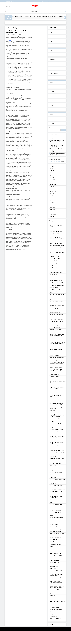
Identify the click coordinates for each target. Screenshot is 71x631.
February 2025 (52, 207)
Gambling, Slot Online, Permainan (56, 280)
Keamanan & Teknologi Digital (55, 329)
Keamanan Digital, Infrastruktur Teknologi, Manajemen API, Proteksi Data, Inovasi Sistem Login (57, 343)
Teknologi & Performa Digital (55, 560)
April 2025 (52, 202)
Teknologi (51, 546)
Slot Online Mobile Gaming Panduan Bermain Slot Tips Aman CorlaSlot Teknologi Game (56, 476)
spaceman (52, 119)
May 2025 (51, 200)
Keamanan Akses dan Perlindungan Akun (57, 331)
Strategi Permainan (53, 539)
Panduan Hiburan (53, 390)
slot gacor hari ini (53, 77)
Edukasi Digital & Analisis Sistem (56, 260)
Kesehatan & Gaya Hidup (54, 353)
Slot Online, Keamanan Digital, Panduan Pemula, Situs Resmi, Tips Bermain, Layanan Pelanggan (57, 496)
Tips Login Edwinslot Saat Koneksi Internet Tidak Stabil (32, 16)
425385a (8, 34)
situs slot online (53, 465)
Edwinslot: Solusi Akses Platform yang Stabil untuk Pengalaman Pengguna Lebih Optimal (57, 141)
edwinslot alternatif (53, 267)
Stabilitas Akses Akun (54, 524)
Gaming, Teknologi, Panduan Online (56, 314)
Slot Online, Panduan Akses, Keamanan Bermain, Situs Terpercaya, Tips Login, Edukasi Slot (57, 501)
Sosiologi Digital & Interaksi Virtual (56, 517)
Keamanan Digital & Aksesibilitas (56, 340)
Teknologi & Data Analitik (54, 548)
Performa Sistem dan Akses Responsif (57, 423)
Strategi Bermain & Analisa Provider (56, 531)
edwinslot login (52, 269)
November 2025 (53, 186)
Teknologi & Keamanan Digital (55, 553)
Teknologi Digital (53, 568)
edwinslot (51, 265)
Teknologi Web (52, 595)
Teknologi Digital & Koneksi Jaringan (56, 570)
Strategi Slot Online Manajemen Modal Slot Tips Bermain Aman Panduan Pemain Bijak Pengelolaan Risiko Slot (57, 543)
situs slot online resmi (54, 467)
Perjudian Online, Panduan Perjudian (56, 429)
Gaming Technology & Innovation (56, 312)
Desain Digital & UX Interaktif (55, 247)
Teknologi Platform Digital (55, 589)
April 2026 (52, 175)
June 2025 (52, 198)
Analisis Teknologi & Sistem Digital (56, 240)
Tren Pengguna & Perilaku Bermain (56, 609)
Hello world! (63, 161)
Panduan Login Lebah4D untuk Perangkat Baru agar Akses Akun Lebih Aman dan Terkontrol (43, 1)
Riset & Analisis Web (53, 456)
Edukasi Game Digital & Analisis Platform (57, 263)
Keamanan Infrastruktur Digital (55, 347)
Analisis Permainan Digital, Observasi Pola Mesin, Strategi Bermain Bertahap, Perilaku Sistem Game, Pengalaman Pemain (58, 230)
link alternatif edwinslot (54, 374)
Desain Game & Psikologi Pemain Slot (57, 250)
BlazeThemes (45, 628)
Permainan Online (53, 439)
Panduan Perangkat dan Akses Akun (56, 398)
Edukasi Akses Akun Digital (55, 258)
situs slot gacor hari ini (54, 73)
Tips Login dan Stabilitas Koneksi (56, 604)
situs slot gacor (53, 45)
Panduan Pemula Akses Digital (55, 393)
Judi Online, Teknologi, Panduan (56, 325)
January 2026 (52, 182)
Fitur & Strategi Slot (53, 274)
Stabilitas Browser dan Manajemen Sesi (57, 529)
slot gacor (52, 68)
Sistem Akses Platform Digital (55, 463)
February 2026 (52, 179)
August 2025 (52, 193)
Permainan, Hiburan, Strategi (55, 445)
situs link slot (52, 59)
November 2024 (53, 214)
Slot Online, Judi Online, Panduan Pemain (57, 489)
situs (51, 55)
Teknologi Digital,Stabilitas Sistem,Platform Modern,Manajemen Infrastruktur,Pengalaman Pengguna (56, 582)
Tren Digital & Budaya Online (55, 607)
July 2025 (51, 195)
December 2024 (53, 211)
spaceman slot (52, 522)
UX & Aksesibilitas (53, 616)
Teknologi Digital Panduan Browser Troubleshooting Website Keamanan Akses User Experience (56, 574)
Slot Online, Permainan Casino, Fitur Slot (57, 508)
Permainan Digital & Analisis (55, 431)
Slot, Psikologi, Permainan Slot (55, 510)
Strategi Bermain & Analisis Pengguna (57, 533)
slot (10, 40)
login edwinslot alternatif (54, 376)
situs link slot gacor (53, 36)
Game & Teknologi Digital (54, 287)
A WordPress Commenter (55, 161)
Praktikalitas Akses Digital (55, 448)
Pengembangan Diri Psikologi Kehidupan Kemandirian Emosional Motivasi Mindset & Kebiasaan (57, 420)
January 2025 (52, 209)
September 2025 (53, 191)
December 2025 (53, 184)
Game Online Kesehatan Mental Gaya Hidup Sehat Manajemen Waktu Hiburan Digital (57, 291)
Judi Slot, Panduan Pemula (55, 327)
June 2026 (52, 170)
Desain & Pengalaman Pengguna (56, 243)
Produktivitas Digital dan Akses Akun (57, 450)
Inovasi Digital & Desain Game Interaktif (57, 319)
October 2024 (52, 216)
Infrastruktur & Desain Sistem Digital (56, 316)
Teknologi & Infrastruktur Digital (56, 551)
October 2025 (52, 188)
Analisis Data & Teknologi (54, 223)
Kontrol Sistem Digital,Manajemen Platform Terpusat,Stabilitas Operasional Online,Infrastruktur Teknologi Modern (57, 370)
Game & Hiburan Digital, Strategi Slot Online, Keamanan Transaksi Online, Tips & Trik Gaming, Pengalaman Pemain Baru (58, 284)
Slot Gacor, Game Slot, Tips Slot (56, 472)
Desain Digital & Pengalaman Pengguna (57, 245)
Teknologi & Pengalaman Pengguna (56, 558)
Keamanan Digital (53, 337)
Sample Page (34, 11)
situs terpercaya (53, 96)
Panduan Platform (53, 401)
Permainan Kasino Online (54, 434)
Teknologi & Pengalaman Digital (56, 555)
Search (50, 127)
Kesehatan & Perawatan (54, 355)
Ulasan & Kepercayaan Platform (55, 611)
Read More (7, 251)
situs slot (51, 41)
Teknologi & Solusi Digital (54, 562)
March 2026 (52, 177)
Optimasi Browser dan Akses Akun (56, 378)
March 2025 (52, 205)
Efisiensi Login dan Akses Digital (56, 272)
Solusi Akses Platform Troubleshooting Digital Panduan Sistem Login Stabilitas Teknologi (57, 514)
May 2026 (51, 172)
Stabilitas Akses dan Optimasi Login (56, 526)
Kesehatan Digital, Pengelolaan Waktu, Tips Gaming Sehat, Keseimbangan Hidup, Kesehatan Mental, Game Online (57, 359)
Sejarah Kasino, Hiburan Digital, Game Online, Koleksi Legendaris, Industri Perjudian (57, 460)
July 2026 (51, 168)
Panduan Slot (52, 410)
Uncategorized (52, 614)
